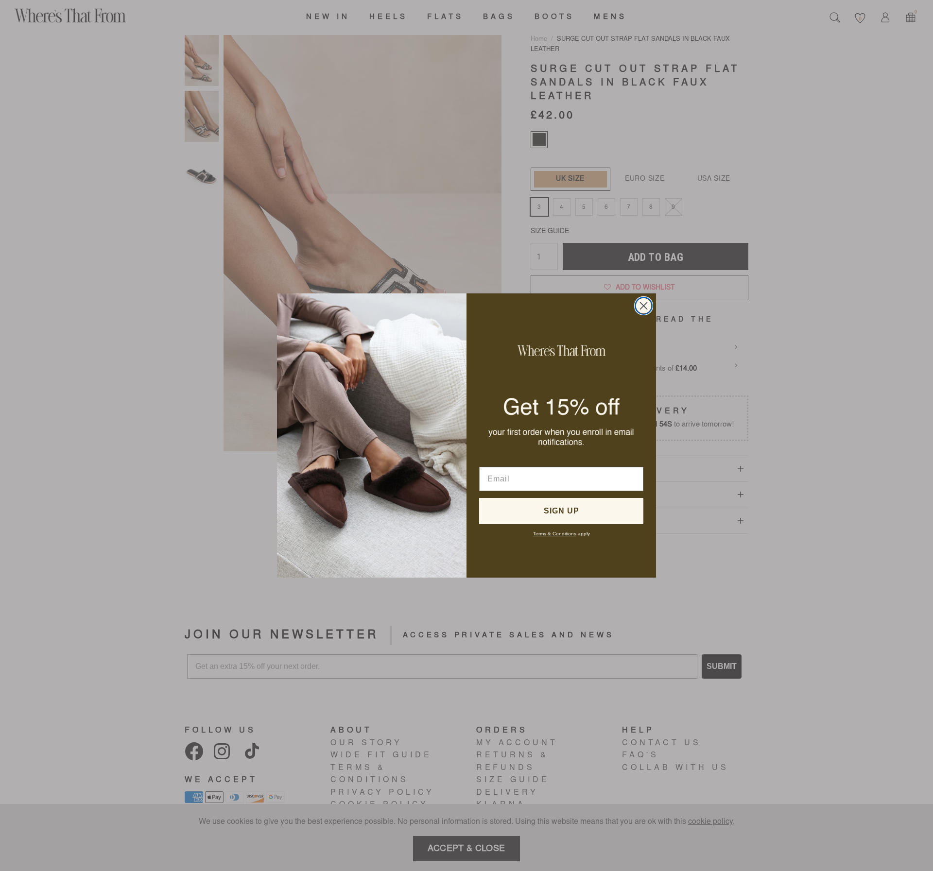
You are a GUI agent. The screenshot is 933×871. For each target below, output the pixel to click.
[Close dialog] (643, 305)
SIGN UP (561, 511)
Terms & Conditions (554, 533)
